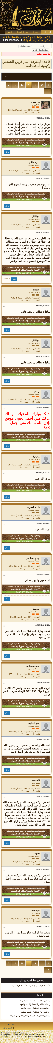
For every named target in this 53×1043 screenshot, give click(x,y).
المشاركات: (18, 110)
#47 (4, 179)
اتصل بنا (11, 1024)
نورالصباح (35, 102)
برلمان (37, 391)
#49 (4, 307)
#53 (4, 524)
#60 (4, 928)
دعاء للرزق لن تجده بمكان (32, 1008)
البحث (9, 32)
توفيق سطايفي (33, 558)
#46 (4, 119)
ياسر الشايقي (33, 723)
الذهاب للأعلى (7, 1028)
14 (47, 91)
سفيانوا (36, 456)
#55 (4, 626)
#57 (4, 740)
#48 (4, 234)
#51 (4, 408)
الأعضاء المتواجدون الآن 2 (39, 986)
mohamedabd (33, 666)
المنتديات (47, 32)
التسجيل (35, 32)
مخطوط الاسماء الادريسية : (32, 1000)
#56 (4, 683)
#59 (4, 870)
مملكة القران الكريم (40, 50)
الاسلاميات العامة (25, 46)
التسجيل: (36, 110)
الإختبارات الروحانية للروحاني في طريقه (27, 1015)
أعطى (25, 112)
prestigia (35, 910)
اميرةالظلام (34, 162)
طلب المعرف (33, 507)
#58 (4, 797)
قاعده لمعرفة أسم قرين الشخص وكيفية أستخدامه (26, 64)
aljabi (37, 853)
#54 (4, 575)
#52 (4, 474)
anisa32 (36, 780)
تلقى (38, 112)
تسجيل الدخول (22, 32)
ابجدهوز (36, 609)
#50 (4, 358)
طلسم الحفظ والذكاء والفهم (32, 1004)
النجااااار (36, 216)
